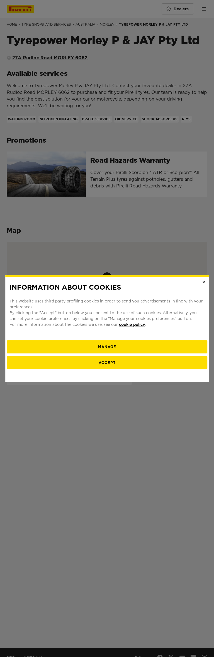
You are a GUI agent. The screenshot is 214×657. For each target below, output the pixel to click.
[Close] (204, 282)
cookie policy (132, 324)
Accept (107, 363)
